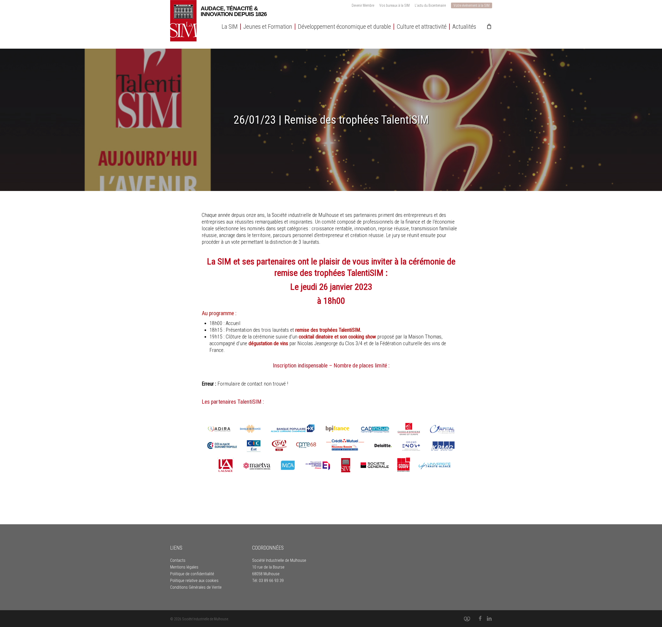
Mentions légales (184, 567)
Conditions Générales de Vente (196, 587)
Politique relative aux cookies (194, 580)
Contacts (177, 560)
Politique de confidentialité (192, 573)
